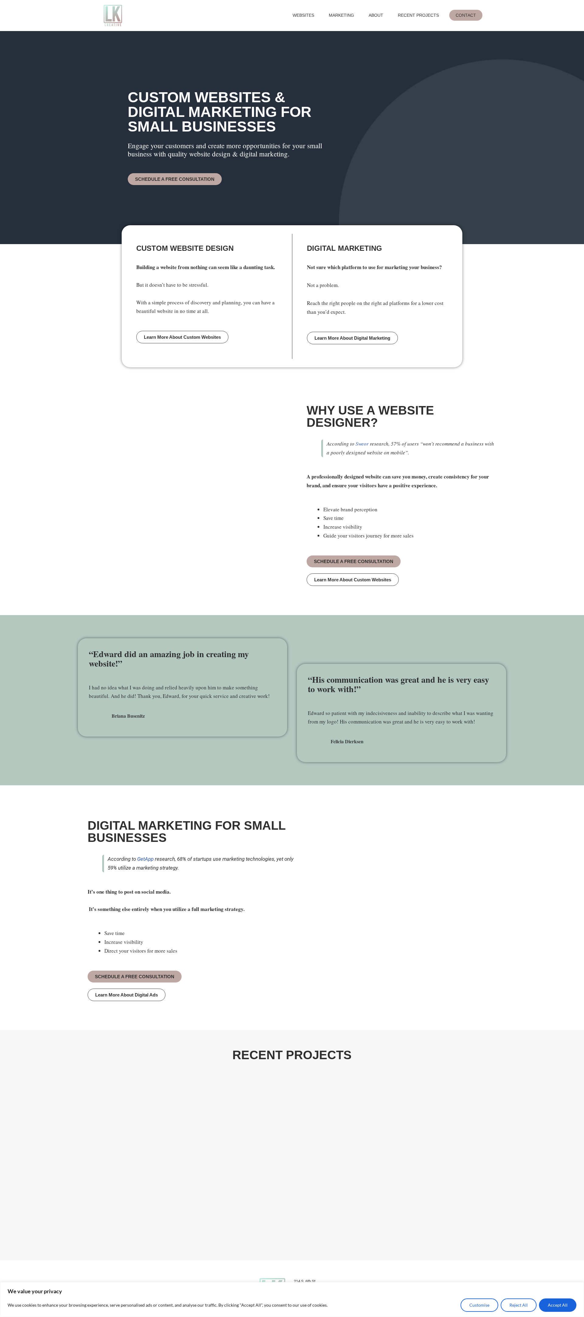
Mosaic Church (393, 1216)
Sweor (362, 443)
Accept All (558, 1305)
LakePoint (124, 1133)
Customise (479, 1305)
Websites (303, 15)
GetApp (145, 859)
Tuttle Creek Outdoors (276, 1216)
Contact (466, 15)
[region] (292, 1299)
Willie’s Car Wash (136, 1216)
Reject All (518, 1305)
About (376, 15)
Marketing (341, 15)
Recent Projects (418, 15)
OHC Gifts (384, 1133)
